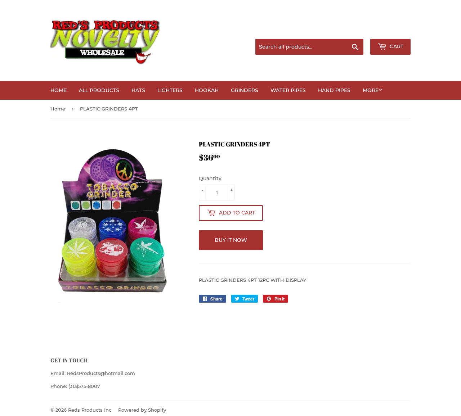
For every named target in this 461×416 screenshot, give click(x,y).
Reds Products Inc (89, 410)
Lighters (170, 90)
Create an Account (391, 30)
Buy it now (231, 240)
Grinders (244, 90)
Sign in (353, 30)
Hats (138, 90)
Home (58, 90)
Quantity (210, 178)
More (371, 90)
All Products (99, 90)
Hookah (207, 90)
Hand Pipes (334, 90)
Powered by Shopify (142, 410)
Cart (395, 46)
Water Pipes (288, 90)
